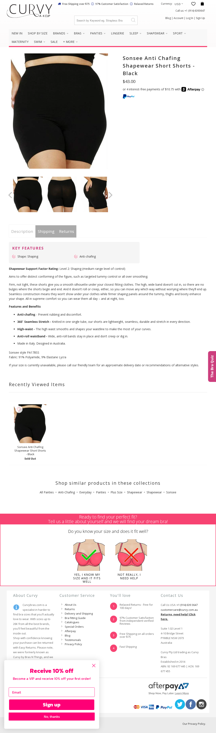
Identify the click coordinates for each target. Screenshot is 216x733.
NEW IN (17, 33)
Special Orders (74, 626)
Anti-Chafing (66, 492)
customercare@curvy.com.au (179, 610)
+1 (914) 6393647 (195, 10)
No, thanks (52, 716)
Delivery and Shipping (79, 613)
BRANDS (59, 33)
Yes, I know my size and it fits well (87, 578)
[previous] (10, 195)
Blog (168, 18)
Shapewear (156, 33)
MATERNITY (20, 42)
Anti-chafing (88, 256)
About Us (70, 605)
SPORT (178, 33)
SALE (54, 42)
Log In (189, 18)
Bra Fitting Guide (75, 618)
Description (22, 231)
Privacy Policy (73, 644)
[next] (109, 195)
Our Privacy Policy (193, 724)
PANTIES (96, 33)
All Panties (47, 492)
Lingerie (117, 33)
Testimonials (73, 640)
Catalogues (72, 622)
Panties (101, 492)
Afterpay (70, 631)
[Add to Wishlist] (19, 409)
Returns (66, 231)
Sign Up (200, 18)
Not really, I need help (129, 576)
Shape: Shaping (28, 256)
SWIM (38, 42)
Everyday (85, 492)
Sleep (134, 33)
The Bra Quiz (211, 366)
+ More (69, 42)
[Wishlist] (193, 4)
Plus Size (117, 492)
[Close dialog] (93, 665)
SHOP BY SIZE (37, 33)
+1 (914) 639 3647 (187, 605)
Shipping (46, 231)
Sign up (52, 704)
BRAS (78, 33)
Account (178, 18)
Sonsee (171, 492)
